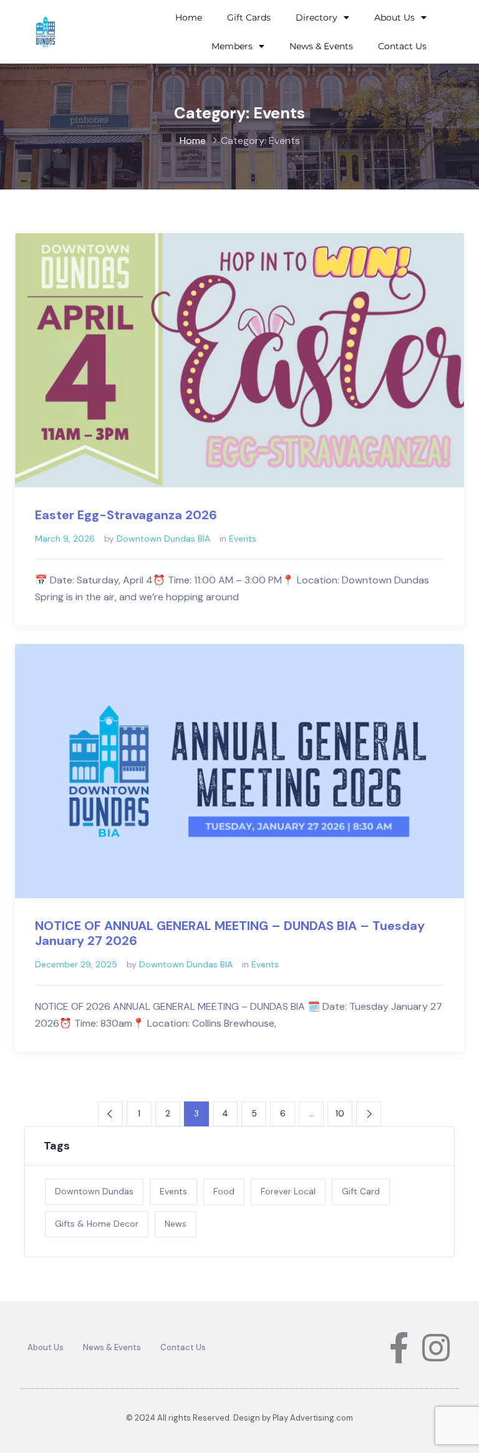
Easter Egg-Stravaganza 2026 (126, 515)
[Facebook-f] (398, 1347)
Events (242, 538)
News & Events (321, 46)
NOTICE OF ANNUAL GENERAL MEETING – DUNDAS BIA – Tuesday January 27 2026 (230, 933)
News (175, 1223)
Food (224, 1191)
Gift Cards (249, 17)
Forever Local (288, 1191)
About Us (394, 17)
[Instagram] (436, 1347)
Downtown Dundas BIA (163, 538)
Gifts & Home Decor (96, 1223)
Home (188, 17)
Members (232, 46)
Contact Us (402, 46)
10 (340, 1113)
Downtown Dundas (94, 1191)
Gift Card (361, 1191)
